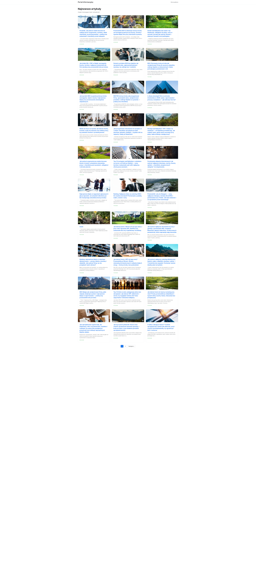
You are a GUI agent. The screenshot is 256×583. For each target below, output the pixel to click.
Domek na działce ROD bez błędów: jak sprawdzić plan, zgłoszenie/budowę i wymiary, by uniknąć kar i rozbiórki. (125, 65)
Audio (81, 226)
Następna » (131, 346)
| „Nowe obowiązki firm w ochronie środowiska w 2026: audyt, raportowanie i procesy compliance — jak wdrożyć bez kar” (161, 98)
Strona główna (174, 2)
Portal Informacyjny (85, 2)
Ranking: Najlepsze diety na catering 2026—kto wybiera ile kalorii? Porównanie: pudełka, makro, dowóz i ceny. (127, 196)
